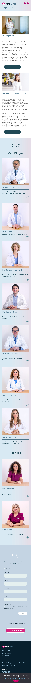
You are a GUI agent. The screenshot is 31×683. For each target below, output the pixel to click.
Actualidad (22, 662)
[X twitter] (3, 672)
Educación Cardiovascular (8, 665)
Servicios (21, 660)
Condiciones (8, 604)
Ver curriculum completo (12, 66)
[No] (28, 678)
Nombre (7, 572)
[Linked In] (6, 672)
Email (6, 596)
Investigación (5, 662)
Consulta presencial (11, 568)
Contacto (21, 663)
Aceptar (16, 680)
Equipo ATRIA (5, 660)
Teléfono (7, 588)
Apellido (7, 580)
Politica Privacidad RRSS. (20, 678)
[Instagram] (9, 672)
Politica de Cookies (9, 678)
